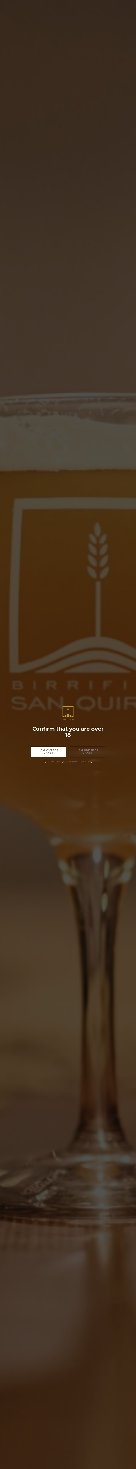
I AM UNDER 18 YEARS (87, 752)
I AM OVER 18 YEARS (48, 752)
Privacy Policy (86, 762)
